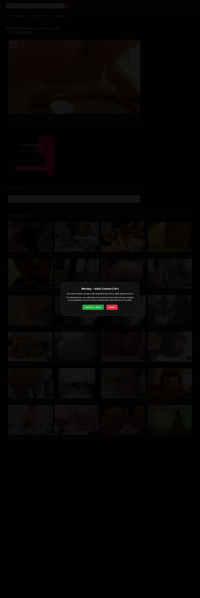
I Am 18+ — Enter (93, 307)
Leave (112, 307)
